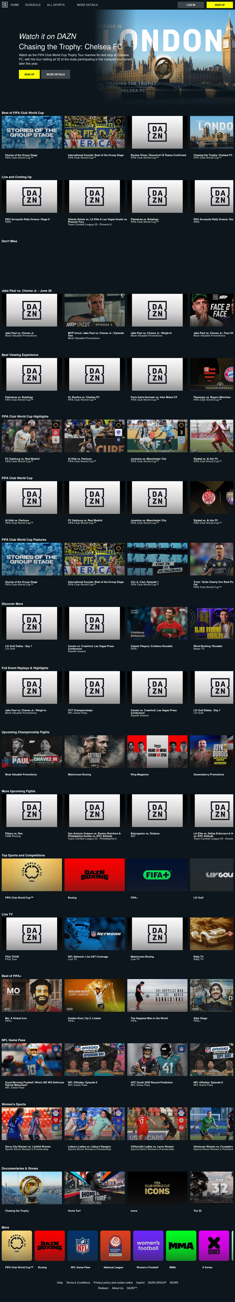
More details (87, 4)
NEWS (174, 1282)
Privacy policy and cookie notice (113, 1282)
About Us (117, 1288)
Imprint (140, 1282)
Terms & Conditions (78, 1282)
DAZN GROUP (157, 1282)
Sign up (220, 5)
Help (60, 1282)
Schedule (33, 4)
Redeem (103, 1288)
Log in (191, 5)
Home (15, 4)
